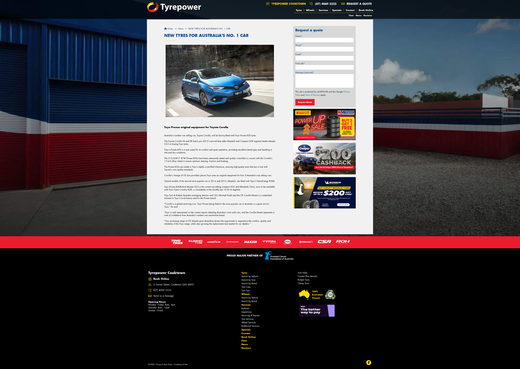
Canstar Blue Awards (307, 276)
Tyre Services (247, 319)
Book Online (366, 10)
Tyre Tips (245, 290)
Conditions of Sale (181, 364)
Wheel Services (248, 322)
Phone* (298, 45)
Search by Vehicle (249, 276)
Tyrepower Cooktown (288, 3)
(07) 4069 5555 (326, 3)
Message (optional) (304, 72)
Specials (337, 10)
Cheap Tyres (303, 283)
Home (170, 28)
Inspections (246, 312)
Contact (350, 10)
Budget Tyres (303, 279)
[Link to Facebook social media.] (368, 362)
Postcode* (300, 63)
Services (323, 10)
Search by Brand (249, 283)
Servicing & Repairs (250, 315)
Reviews (368, 15)
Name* (298, 36)
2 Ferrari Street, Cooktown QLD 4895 (173, 284)
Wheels (310, 10)
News (358, 15)
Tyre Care (245, 287)
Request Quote (305, 102)
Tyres (299, 10)
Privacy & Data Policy (164, 364)
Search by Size (248, 279)
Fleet (351, 15)
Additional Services (250, 326)
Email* (298, 54)
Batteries (245, 308)
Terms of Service (312, 95)
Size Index (302, 272)
